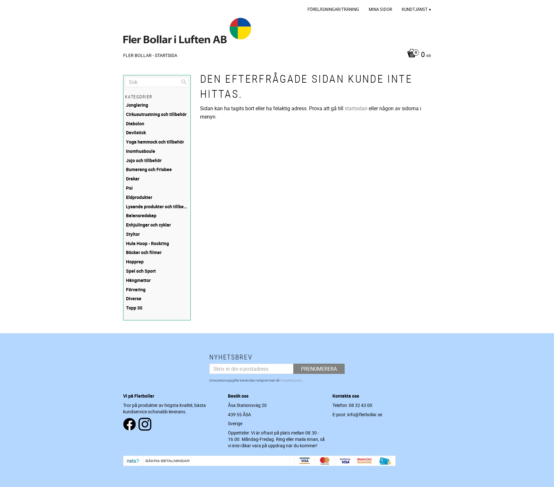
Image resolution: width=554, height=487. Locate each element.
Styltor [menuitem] (133, 234)
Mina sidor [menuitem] (380, 9)
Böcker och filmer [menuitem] (144, 252)
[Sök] (184, 82)
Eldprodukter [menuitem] (139, 197)
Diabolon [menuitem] (135, 123)
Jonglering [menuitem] (137, 105)
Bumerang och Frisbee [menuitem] (149, 169)
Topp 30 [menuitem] (134, 308)
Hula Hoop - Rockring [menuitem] (147, 243)
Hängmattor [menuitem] (138, 280)
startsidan (356, 108)
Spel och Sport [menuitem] (141, 271)
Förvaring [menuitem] (136, 289)
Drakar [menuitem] (132, 179)
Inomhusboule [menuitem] (140, 151)
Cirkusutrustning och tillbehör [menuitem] (156, 114)
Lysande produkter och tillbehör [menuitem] (157, 206)
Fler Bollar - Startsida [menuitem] (150, 55)
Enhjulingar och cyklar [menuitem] (148, 225)
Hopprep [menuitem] (135, 262)
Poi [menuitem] (129, 188)
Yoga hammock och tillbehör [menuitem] (155, 142)
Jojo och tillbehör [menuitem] (144, 160)
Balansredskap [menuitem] (141, 215)
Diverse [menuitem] (133, 298)
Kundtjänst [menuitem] (415, 9)
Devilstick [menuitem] (136, 132)
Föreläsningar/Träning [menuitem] (333, 9)
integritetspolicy (291, 380)
